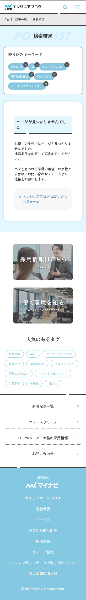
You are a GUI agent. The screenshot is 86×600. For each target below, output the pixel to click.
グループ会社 (43, 551)
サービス (43, 519)
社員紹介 (14, 364)
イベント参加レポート (53, 373)
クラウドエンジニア (59, 354)
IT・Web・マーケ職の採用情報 (43, 437)
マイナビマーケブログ (43, 497)
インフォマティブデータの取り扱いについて (43, 562)
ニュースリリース (43, 421)
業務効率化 (37, 364)
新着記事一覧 (43, 406)
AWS (33, 354)
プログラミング (64, 364)
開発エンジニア (19, 373)
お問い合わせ (43, 453)
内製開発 (14, 383)
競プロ (53, 383)
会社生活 (14, 354)
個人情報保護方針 (43, 573)
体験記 (34, 383)
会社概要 (43, 508)
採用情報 (43, 541)
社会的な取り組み (43, 530)
